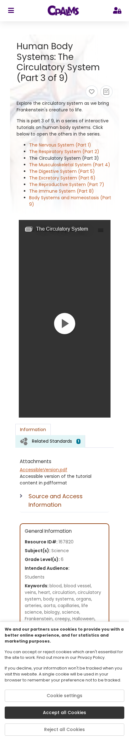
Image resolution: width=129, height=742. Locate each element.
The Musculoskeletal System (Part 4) (69, 165)
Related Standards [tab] (55, 441)
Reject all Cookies (64, 729)
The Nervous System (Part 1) (60, 145)
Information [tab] (33, 429)
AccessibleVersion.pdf (43, 470)
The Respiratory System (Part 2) (64, 151)
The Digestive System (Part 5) (62, 171)
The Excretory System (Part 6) (62, 178)
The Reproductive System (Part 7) (66, 184)
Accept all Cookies (64, 712)
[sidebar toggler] (10, 11)
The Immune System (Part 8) (61, 191)
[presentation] (50, 441)
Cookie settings (64, 695)
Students (34, 577)
